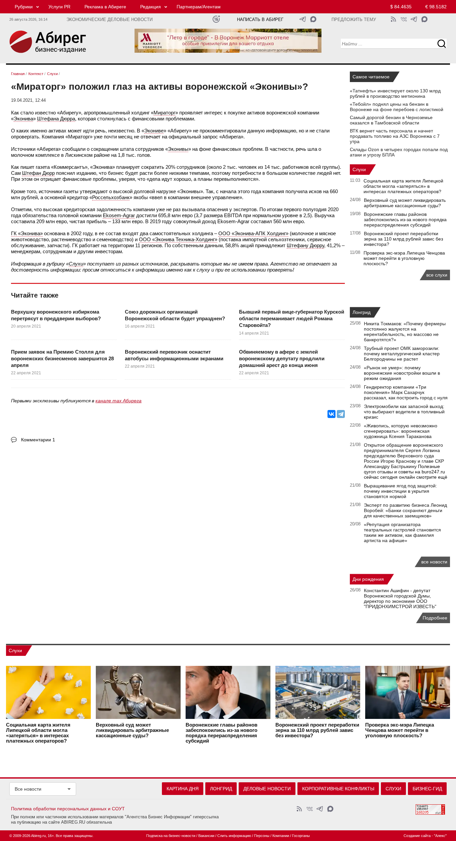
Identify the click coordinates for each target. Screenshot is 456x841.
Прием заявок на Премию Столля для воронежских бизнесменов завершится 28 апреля (62, 358)
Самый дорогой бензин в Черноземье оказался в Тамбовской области (391, 120)
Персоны (261, 836)
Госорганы (301, 836)
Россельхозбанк (111, 197)
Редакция (150, 6)
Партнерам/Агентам (199, 6)
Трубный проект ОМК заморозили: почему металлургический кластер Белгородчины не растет (402, 354)
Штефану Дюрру (305, 245)
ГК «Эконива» (27, 233)
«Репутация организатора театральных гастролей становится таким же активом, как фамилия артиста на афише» (402, 532)
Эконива (23, 118)
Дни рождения (368, 579)
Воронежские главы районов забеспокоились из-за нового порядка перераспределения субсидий (405, 220)
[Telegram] (341, 414)
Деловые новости (267, 788)
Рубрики (24, 6)
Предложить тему (353, 19)
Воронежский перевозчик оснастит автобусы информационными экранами (174, 355)
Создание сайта (417, 836)
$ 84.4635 (401, 6)
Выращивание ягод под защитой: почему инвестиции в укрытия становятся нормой (400, 491)
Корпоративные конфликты (338, 788)
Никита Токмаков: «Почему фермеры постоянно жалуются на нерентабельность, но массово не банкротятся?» (405, 331)
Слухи (76, 264)
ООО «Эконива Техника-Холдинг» (178, 239)
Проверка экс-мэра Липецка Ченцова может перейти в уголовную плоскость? (404, 258)
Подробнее (435, 617)
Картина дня (183, 788)
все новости (434, 561)
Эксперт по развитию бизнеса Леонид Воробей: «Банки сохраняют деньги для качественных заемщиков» (405, 510)
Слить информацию (234, 836)
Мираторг (164, 112)
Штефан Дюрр (38, 173)
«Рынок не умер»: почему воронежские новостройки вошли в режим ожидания (402, 373)
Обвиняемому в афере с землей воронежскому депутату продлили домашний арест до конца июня (281, 358)
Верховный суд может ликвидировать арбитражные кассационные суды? (405, 202)
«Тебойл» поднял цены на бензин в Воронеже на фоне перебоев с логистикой (396, 106)
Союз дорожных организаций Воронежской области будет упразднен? (175, 315)
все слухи (436, 275)
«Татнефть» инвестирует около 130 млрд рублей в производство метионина (395, 93)
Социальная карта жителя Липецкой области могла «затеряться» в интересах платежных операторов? (403, 186)
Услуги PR (59, 6)
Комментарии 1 (38, 439)
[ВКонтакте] (331, 414)
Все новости (28, 789)
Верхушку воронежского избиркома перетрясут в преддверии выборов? (56, 315)
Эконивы (178, 149)
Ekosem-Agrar (119, 215)
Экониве (154, 130)
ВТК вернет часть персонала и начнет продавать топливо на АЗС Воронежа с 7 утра (395, 136)
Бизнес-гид (427, 788)
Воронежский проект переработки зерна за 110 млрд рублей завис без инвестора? (403, 239)
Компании (280, 836)
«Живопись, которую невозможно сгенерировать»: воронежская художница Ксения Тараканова (400, 431)
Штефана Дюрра (56, 118)
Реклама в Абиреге (105, 6)
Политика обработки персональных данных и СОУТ (68, 808)
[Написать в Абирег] (313, 19)
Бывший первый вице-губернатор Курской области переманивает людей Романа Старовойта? (291, 318)
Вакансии (206, 836)
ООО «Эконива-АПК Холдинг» (253, 233)
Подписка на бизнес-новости (170, 836)
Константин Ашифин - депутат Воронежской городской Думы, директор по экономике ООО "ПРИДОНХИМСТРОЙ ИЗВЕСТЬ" (400, 598)
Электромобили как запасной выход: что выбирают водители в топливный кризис (404, 412)
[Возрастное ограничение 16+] (216, 19)
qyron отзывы (378, 471)
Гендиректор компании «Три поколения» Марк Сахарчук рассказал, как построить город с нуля (406, 392)
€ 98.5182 (436, 6)
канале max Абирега (118, 400)
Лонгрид (362, 312)
